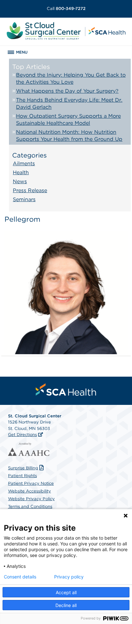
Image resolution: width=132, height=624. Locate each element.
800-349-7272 (66, 8)
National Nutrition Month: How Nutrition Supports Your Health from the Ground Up (69, 135)
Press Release (30, 190)
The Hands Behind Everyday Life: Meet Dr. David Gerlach (69, 103)
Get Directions (22, 434)
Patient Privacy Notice (31, 483)
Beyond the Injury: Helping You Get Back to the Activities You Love (71, 78)
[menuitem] (66, 389)
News (20, 181)
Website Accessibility (29, 491)
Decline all (66, 605)
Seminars (24, 199)
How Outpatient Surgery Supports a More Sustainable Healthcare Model (68, 119)
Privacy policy (69, 576)
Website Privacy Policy (31, 498)
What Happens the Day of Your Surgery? (67, 91)
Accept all (66, 592)
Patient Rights (22, 475)
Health (21, 172)
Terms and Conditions (30, 506)
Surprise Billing (23, 468)
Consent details (20, 576)
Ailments (24, 163)
